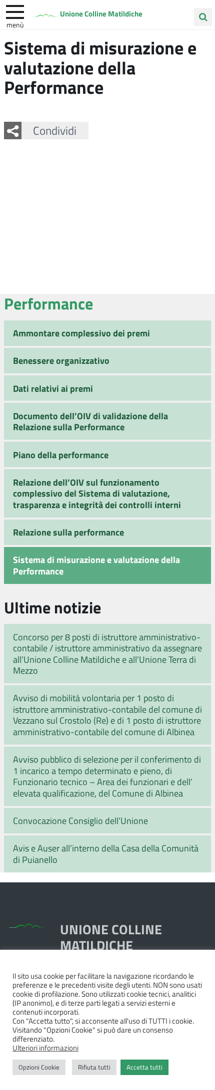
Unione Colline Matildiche (101, 13)
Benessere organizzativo (61, 360)
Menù (15, 24)
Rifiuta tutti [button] (94, 1067)
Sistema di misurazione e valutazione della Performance (96, 565)
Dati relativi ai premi (53, 388)
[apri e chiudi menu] (15, 11)
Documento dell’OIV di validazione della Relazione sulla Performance (90, 421)
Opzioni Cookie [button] (39, 1067)
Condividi (54, 130)
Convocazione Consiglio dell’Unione (80, 820)
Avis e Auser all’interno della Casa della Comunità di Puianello (105, 853)
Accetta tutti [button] (144, 1067)
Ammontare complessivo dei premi (81, 332)
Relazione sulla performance (68, 532)
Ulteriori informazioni (45, 1047)
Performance (48, 303)
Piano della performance (60, 454)
